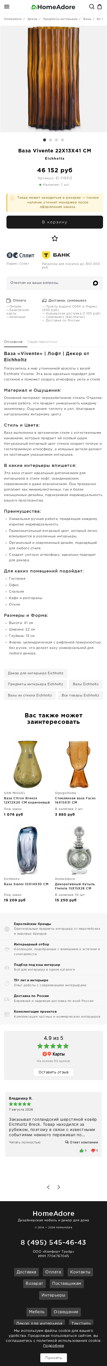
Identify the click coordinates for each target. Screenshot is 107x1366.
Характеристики (42, 342)
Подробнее (53, 1345)
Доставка (26, 1272)
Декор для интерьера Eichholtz (35, 673)
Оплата (19, 300)
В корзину (54, 222)
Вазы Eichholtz (86, 684)
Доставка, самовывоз (66, 300)
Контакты (80, 1272)
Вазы (87, 19)
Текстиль (81, 1324)
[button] (48, 1187)
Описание (13, 342)
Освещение (66, 1312)
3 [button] (56, 140)
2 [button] (50, 140)
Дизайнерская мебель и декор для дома (53, 1216)
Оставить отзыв (53, 1072)
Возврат (34, 1284)
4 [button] (62, 140)
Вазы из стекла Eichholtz (30, 695)
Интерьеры (53, 1295)
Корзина (100, 7)
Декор (33, 19)
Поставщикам (66, 1284)
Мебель (37, 1312)
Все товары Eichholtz (80, 695)
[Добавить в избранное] (54, 238)
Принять (53, 1358)
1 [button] (44, 140)
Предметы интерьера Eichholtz (35, 684)
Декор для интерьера (39, 1324)
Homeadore (13, 19)
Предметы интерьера (60, 19)
